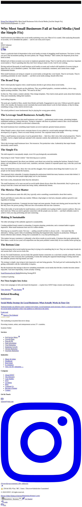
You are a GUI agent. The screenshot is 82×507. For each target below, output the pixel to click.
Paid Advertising (10, 343)
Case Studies (17, 289)
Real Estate (9, 363)
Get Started (8, 5)
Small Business (6, 273)
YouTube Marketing (12, 351)
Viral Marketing (10, 345)
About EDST (9, 375)
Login (3, 5)
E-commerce (9, 365)
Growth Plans (9, 339)
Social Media (15, 273)
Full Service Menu (11, 337)
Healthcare (8, 361)
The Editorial (9, 21)
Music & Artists (10, 359)
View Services (6, 289)
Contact (7, 390)
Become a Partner (11, 388)
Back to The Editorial (10, 315)
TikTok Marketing (11, 349)
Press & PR (9, 341)
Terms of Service (16, 496)
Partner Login (35, 496)
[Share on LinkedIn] (4, 50)
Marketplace (26, 496)
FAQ (7, 381)
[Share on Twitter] (2, 50)
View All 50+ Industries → (14, 367)
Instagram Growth (11, 347)
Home (3, 21)
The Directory (10, 377)
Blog (6, 384)
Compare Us (9, 386)
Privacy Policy (6, 496)
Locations (8, 382)
